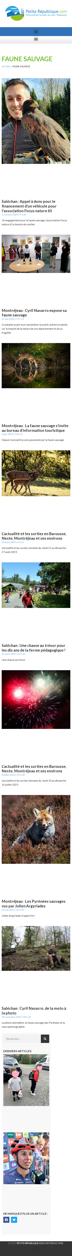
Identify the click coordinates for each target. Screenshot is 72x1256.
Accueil (6, 66)
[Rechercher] (45, 1039)
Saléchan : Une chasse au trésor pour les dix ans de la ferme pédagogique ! (33, 647)
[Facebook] (6, 1220)
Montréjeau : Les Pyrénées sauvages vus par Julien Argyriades (33, 903)
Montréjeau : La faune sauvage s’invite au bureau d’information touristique (35, 428)
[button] (36, 31)
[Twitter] (14, 1220)
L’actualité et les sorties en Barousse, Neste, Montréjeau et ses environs (34, 536)
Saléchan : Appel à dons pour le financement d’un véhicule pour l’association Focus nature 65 (29, 206)
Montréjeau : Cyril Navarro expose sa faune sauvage (34, 312)
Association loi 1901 (40, 1243)
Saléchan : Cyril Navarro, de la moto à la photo (34, 1010)
